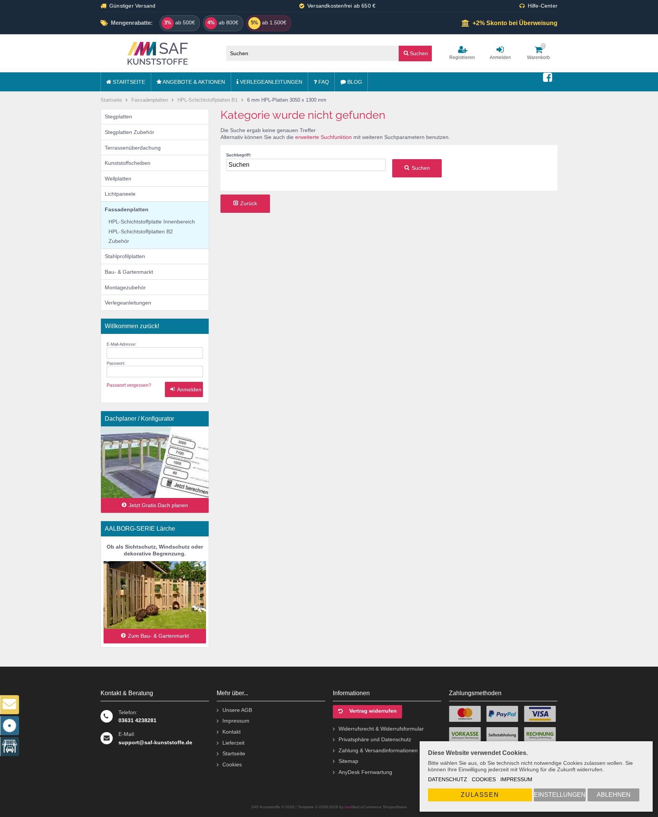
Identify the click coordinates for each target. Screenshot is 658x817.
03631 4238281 (137, 720)
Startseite (128, 82)
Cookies (484, 779)
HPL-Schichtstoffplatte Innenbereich (152, 222)
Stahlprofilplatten (125, 256)
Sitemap (348, 761)
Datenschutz (447, 779)
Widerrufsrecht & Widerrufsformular (381, 729)
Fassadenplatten (127, 209)
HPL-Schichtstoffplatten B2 (141, 231)
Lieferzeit (233, 743)
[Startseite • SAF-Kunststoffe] (158, 53)
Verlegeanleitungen (270, 82)
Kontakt (231, 732)
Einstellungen (560, 794)
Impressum (516, 779)
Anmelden (184, 390)
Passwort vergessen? (129, 385)
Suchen (415, 53)
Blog (354, 82)
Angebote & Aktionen (193, 82)
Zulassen (480, 794)
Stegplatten (118, 116)
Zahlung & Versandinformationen (378, 750)
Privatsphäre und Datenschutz (375, 739)
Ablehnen (614, 794)
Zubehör (119, 241)
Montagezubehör (125, 287)
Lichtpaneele (120, 194)
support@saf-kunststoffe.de (155, 742)
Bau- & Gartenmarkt (129, 272)
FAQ (323, 82)
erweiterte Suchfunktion (323, 137)
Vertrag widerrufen (373, 711)
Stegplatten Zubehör (129, 132)
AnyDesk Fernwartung (365, 772)
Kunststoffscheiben (127, 163)
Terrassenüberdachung (133, 148)
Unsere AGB (237, 710)
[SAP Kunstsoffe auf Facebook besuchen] (547, 77)
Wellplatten (118, 179)
